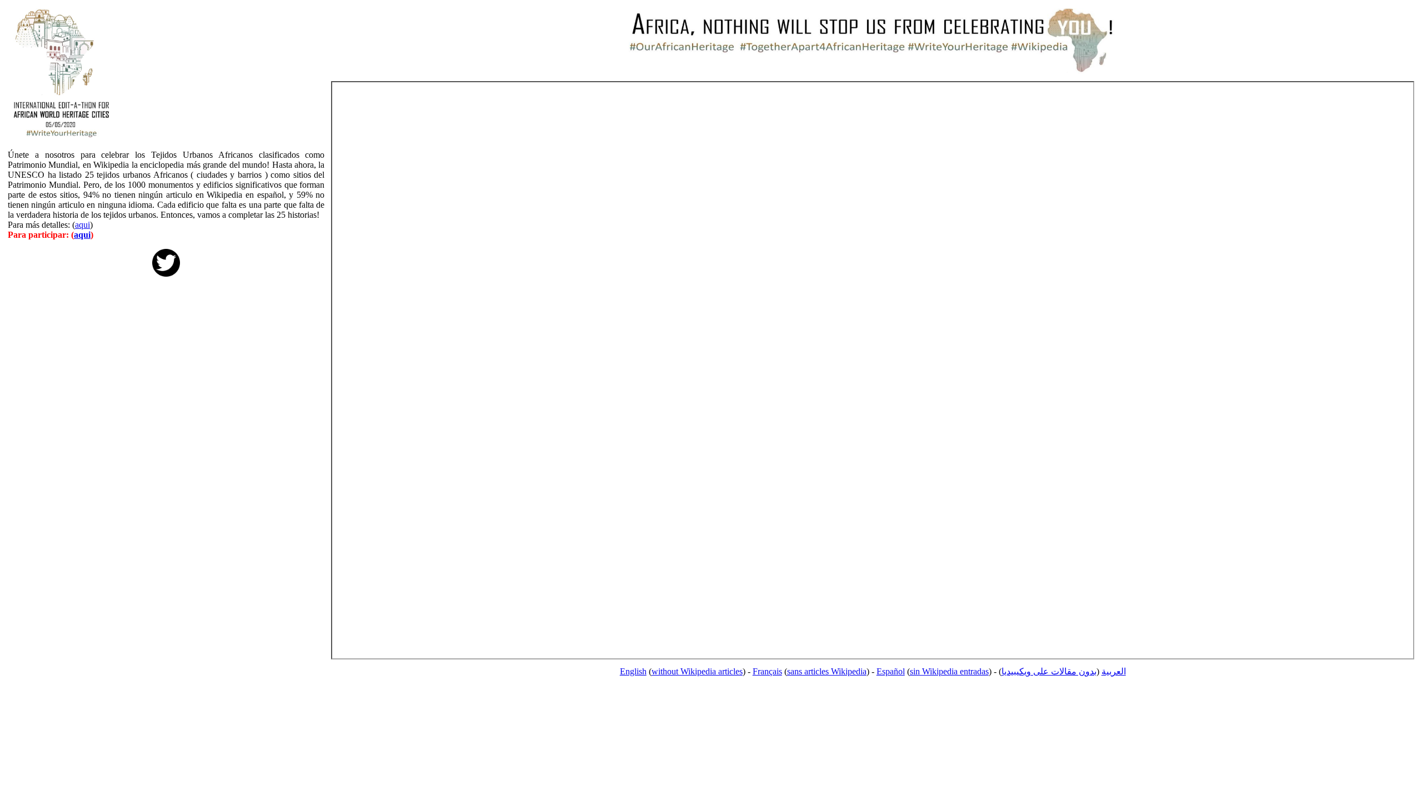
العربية (1113, 671)
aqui (82, 224)
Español (891, 671)
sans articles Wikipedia (827, 671)
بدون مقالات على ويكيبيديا (1049, 671)
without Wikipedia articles (697, 671)
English (633, 671)
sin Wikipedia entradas (949, 671)
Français (767, 671)
